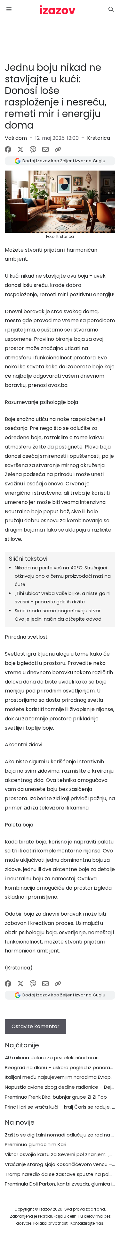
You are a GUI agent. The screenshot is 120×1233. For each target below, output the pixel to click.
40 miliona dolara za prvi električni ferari (52, 1057)
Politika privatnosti (50, 1223)
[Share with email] (45, 149)
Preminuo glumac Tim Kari (35, 1144)
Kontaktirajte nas (86, 1223)
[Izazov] (58, 9)
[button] (111, 9)
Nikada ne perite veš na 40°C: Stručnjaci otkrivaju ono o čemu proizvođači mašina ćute (63, 576)
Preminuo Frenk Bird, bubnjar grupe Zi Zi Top (56, 1097)
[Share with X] (20, 149)
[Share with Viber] (33, 149)
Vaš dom (16, 138)
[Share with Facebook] (8, 149)
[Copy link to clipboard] (58, 149)
